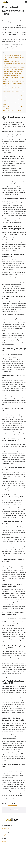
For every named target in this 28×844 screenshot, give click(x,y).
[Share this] (6, 799)
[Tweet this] (9, 799)
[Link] (6, 2)
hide (9, 52)
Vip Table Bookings (6, 828)
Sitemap (4, 841)
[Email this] (3, 799)
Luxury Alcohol (5, 835)
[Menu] (26, 2)
